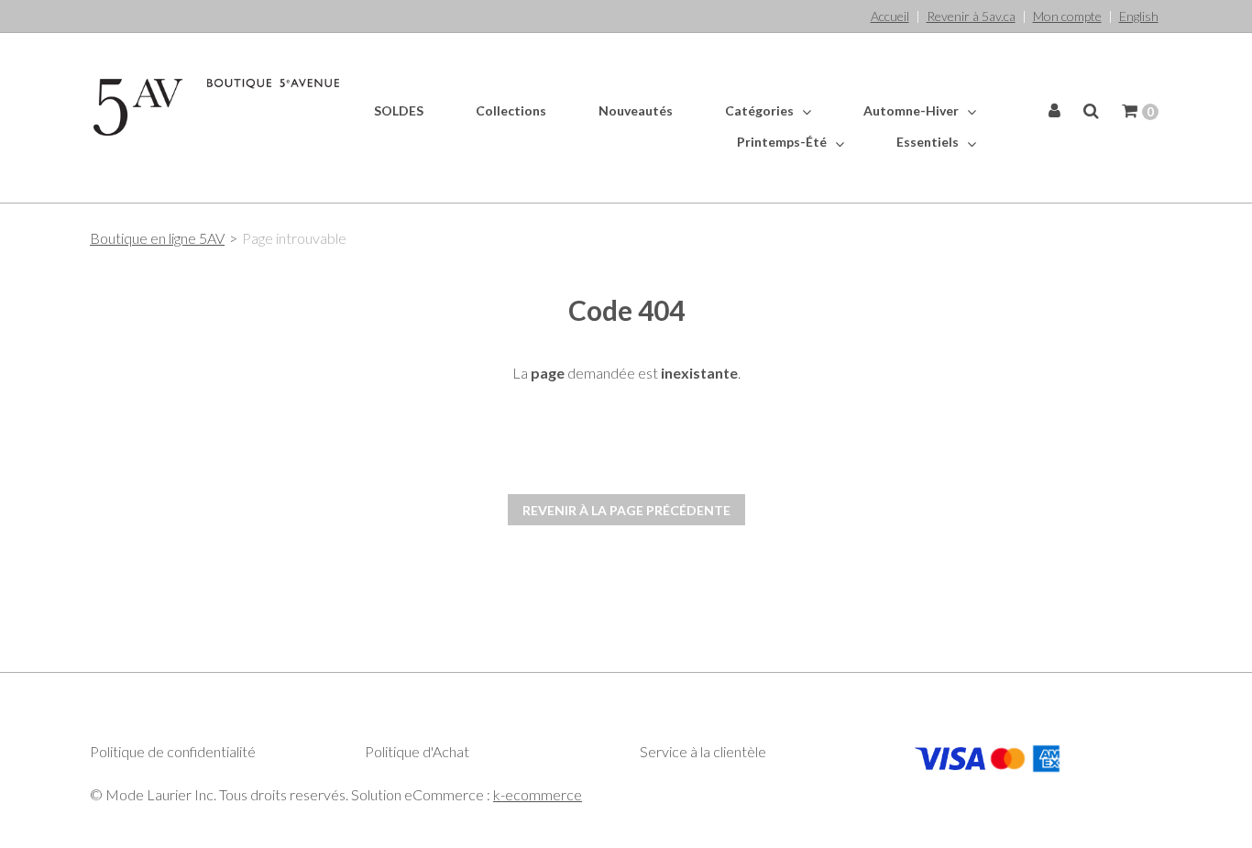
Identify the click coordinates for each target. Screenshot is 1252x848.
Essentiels (928, 141)
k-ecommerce (537, 794)
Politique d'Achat (417, 751)
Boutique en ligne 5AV (157, 238)
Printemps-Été (783, 141)
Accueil (890, 16)
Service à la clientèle (703, 751)
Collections (511, 110)
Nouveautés (636, 110)
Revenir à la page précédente (626, 510)
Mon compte (1067, 16)
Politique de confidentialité (173, 751)
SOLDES (398, 110)
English (1139, 16)
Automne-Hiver (912, 110)
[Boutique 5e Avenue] (216, 107)
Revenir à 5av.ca (971, 16)
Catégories (760, 110)
